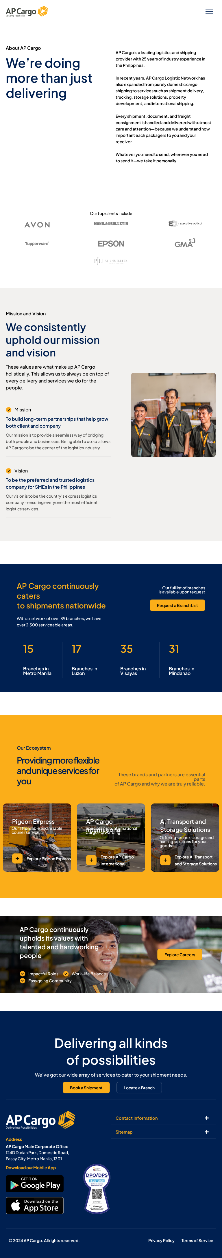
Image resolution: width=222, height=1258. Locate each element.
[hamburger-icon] (209, 11)
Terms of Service (197, 1240)
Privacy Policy (161, 1240)
